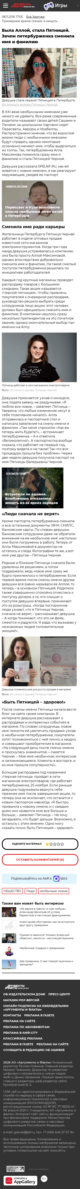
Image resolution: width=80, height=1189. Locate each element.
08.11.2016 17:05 (12, 17)
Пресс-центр (59, 994)
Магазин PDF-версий (21, 1000)
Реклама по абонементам (26, 1027)
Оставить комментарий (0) (40, 860)
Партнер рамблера (38, 1169)
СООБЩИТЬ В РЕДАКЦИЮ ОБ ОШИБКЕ (34, 1050)
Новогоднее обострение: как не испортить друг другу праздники (47, 923)
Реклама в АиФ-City (20, 1033)
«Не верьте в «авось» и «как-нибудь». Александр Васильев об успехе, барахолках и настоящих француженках (45, 912)
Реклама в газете (39, 1015)
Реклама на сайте (19, 1021)
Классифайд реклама (22, 1038)
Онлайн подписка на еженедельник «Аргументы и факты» (36, 1007)
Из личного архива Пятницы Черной (30, 104)
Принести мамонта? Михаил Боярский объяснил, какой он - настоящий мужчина (46, 936)
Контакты (12, 1015)
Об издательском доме (24, 994)
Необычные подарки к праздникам (41, 948)
